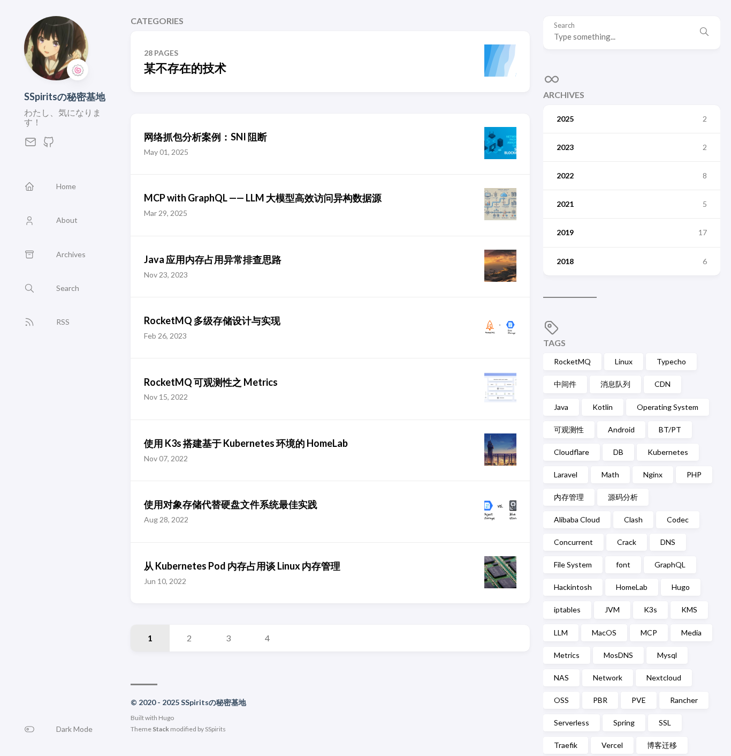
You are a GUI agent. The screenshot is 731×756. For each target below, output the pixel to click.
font (623, 564)
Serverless (571, 722)
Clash (633, 519)
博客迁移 (662, 745)
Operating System (667, 406)
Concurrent (573, 542)
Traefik (565, 745)
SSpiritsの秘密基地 (64, 96)
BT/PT (670, 429)
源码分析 (623, 496)
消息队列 (615, 383)
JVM (612, 609)
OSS (561, 700)
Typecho (671, 361)
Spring (624, 722)
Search (564, 25)
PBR (600, 700)
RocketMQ (572, 361)
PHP (694, 474)
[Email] (30, 145)
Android (621, 429)
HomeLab (632, 587)
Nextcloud (663, 677)
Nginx (653, 474)
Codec (678, 519)
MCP (649, 632)
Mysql (667, 655)
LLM (561, 632)
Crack (626, 542)
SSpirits (215, 729)
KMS (689, 609)
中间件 (565, 383)
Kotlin (602, 406)
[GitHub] (48, 145)
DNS (667, 542)
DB (618, 451)
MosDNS (618, 655)
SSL (665, 722)
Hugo (166, 718)
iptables (567, 609)
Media (691, 632)
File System (573, 564)
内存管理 (569, 496)
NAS (561, 677)
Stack (161, 729)
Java (561, 406)
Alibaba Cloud (577, 519)
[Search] (704, 32)
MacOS (604, 632)
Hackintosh (573, 587)
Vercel (612, 745)
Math (610, 474)
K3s (650, 609)
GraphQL (670, 564)
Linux (624, 361)
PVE (638, 700)
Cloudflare (571, 451)
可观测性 (569, 429)
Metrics (567, 655)
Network (607, 677)
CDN (662, 383)
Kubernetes (668, 451)
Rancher (684, 700)
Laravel (565, 474)
